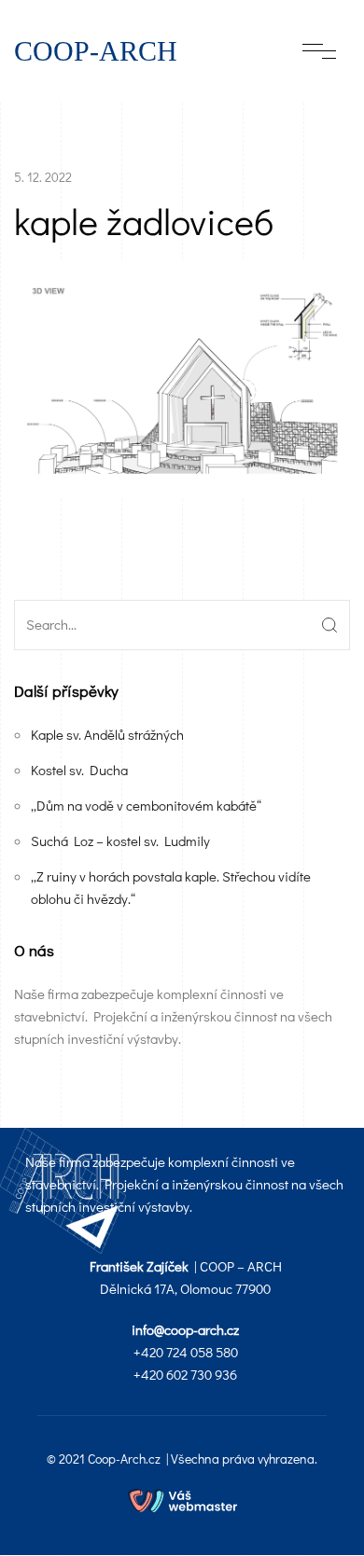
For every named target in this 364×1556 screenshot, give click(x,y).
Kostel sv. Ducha (79, 769)
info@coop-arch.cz (185, 1329)
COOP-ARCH (95, 51)
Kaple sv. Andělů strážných (107, 734)
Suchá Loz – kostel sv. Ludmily (120, 840)
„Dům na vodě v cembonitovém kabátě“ (146, 805)
